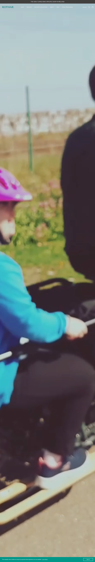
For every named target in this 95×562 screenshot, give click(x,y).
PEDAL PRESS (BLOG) (67, 7)
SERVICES (29, 7)
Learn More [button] (45, 559)
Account (85, 7)
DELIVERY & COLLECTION (40, 7)
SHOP (22, 7)
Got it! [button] (88, 559)
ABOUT (52, 7)
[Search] (89, 7)
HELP (58, 7)
